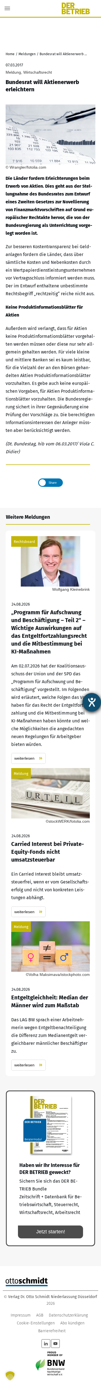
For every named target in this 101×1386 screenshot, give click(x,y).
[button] (10, 1376)
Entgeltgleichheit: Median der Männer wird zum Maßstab (50, 996)
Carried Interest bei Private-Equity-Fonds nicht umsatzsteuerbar (50, 842)
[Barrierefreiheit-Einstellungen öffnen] (91, 702)
